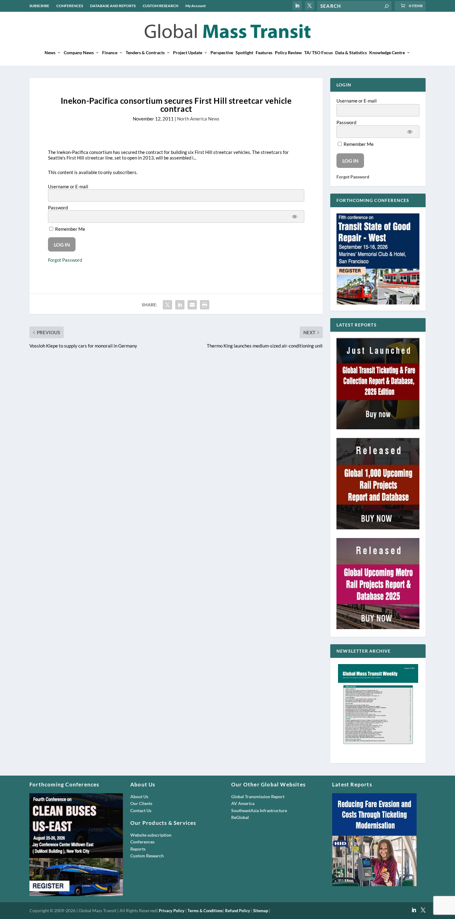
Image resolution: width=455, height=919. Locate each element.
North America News (198, 118)
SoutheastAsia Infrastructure (259, 810)
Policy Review (288, 52)
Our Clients (141, 803)
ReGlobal (240, 817)
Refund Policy (237, 910)
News (50, 52)
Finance (109, 52)
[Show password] (294, 216)
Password (58, 207)
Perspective (221, 52)
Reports (137, 848)
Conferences (142, 841)
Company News (79, 52)
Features (264, 52)
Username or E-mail (68, 186)
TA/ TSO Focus (318, 52)
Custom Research (147, 855)
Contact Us (140, 810)
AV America (242, 803)
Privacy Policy (171, 910)
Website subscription (150, 835)
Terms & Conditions (205, 910)
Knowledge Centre (387, 52)
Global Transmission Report (257, 796)
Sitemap (260, 910)
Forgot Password (65, 260)
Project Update (187, 52)
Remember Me (69, 229)
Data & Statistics (351, 52)
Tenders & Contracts (145, 52)
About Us (139, 796)
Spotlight (244, 52)
